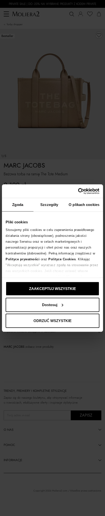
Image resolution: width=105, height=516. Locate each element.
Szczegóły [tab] (49, 205)
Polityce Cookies (62, 259)
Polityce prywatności (23, 259)
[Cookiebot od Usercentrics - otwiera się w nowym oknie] (78, 191)
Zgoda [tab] (17, 205)
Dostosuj (49, 304)
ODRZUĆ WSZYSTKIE (52, 321)
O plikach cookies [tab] (84, 205)
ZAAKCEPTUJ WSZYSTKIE (52, 289)
